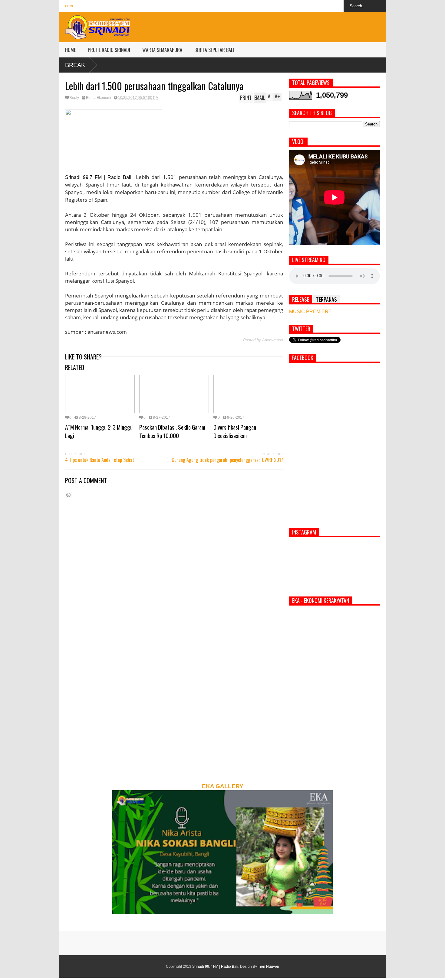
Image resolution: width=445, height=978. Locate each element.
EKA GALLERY (222, 786)
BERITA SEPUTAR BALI (214, 50)
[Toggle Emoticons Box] (68, 495)
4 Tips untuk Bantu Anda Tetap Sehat (99, 459)
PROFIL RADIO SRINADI (109, 50)
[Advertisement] (276, 25)
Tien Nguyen (268, 966)
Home (69, 6)
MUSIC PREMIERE (310, 311)
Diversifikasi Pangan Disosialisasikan (234, 431)
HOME (70, 50)
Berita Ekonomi (98, 98)
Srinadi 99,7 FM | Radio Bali (215, 966)
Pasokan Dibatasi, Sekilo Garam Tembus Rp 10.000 (172, 431)
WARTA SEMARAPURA (162, 50)
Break (75, 65)
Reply (74, 98)
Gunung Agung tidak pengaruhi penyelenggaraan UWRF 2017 (227, 459)
